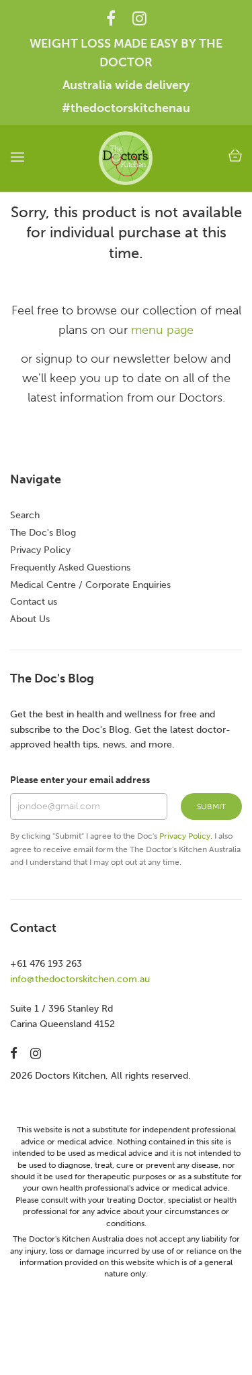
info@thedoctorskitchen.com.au (80, 979)
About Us (30, 619)
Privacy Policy (40, 550)
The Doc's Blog (43, 532)
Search (25, 515)
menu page (162, 329)
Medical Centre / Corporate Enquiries (90, 585)
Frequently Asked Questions (70, 567)
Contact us (33, 601)
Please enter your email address (80, 780)
